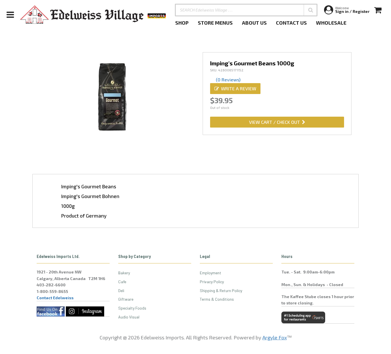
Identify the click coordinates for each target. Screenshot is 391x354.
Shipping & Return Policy (221, 290)
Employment (210, 272)
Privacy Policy (212, 281)
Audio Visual (128, 316)
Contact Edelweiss (55, 297)
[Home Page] (93, 14)
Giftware (125, 299)
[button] (310, 10)
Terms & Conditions (217, 299)
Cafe (122, 281)
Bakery (124, 272)
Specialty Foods (132, 308)
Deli (121, 290)
